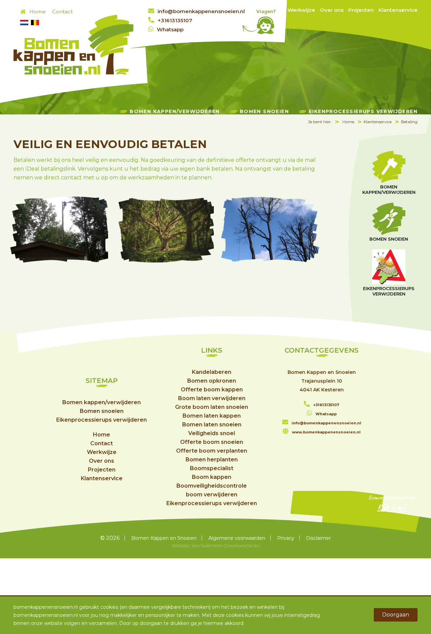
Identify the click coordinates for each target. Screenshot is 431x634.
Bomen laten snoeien (211, 424)
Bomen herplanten (212, 459)
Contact (62, 11)
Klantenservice (398, 10)
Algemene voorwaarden (236, 538)
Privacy (285, 538)
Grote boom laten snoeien (211, 407)
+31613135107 (175, 20)
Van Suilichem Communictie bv (226, 545)
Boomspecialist (211, 468)
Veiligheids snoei (211, 433)
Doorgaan (395, 614)
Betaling (409, 121)
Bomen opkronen (211, 381)
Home (37, 11)
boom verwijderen (211, 494)
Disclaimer (318, 538)
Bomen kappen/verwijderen (175, 111)
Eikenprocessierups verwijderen (363, 111)
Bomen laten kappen (212, 416)
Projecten (361, 10)
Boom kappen (211, 477)
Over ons (331, 10)
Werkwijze (301, 10)
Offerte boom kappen (212, 389)
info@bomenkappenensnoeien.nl (201, 11)
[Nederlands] (24, 23)
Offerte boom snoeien (211, 442)
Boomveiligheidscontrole (211, 486)
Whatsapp (170, 29)
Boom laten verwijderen (211, 398)
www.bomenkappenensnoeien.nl (326, 432)
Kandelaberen (211, 372)
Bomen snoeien (264, 111)
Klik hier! (391, 507)
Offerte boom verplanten (211, 451)
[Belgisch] (35, 23)
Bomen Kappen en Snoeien (164, 538)
